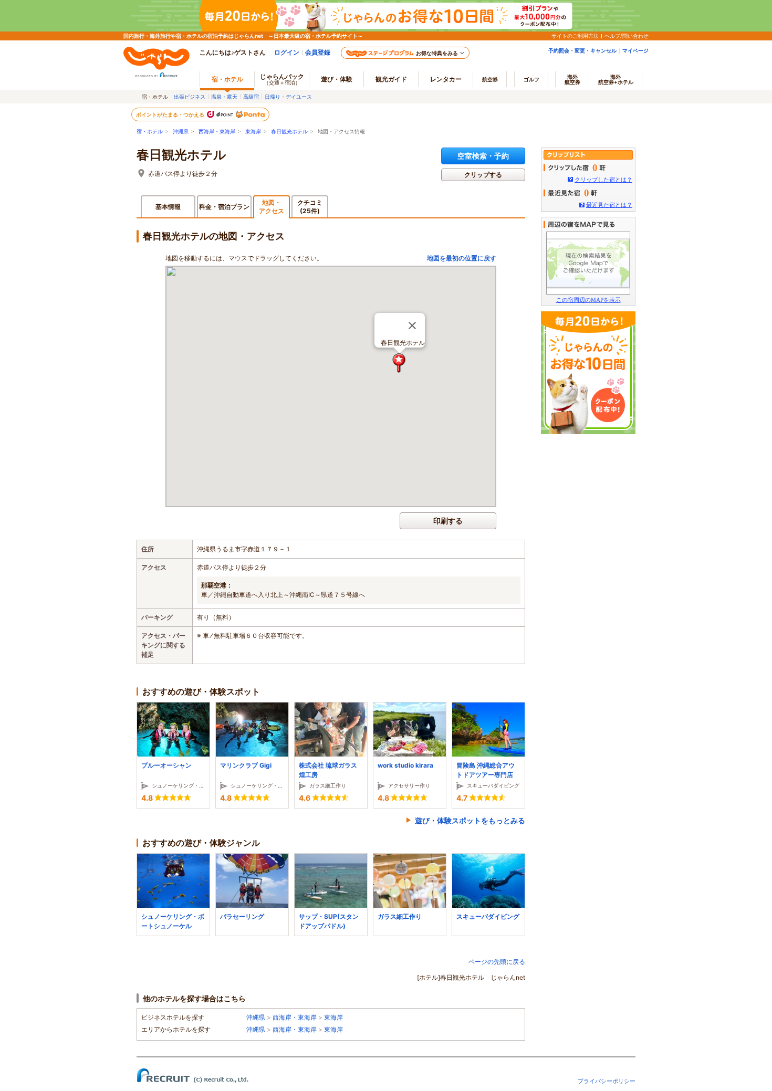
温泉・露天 (224, 96)
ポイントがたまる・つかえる (170, 114)
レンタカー (446, 79)
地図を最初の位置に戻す (461, 258)
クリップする (483, 175)
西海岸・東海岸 (217, 131)
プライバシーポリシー (606, 1081)
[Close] (412, 325)
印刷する (448, 520)
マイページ (635, 50)
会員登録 (317, 52)
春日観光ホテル (289, 131)
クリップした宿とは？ (603, 179)
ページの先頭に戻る (496, 962)
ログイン (286, 52)
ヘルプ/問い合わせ (626, 36)
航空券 (490, 79)
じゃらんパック (282, 79)
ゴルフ (531, 79)
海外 (572, 79)
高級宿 (251, 96)
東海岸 (253, 131)
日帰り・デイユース (288, 96)
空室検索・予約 (483, 155)
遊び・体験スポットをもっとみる (470, 820)
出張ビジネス (189, 96)
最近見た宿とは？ (609, 205)
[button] (399, 363)
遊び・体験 (336, 79)
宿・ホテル (150, 131)
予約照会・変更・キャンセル (582, 50)
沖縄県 (181, 131)
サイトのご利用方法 (575, 36)
